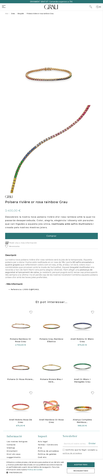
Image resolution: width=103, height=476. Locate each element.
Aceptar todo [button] (80, 465)
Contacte (11, 445)
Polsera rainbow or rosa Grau (20, 340)
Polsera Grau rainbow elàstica (51, 340)
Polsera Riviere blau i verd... (51, 380)
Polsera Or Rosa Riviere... (20, 379)
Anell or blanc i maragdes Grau (82, 380)
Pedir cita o (15, 243)
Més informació (14, 284)
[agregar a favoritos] (31, 312)
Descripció (10, 255)
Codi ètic (42, 457)
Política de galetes (47, 454)
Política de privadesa (48, 451)
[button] (35, 472)
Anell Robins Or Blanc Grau (82, 340)
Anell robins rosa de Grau (20, 420)
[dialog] (51, 468)
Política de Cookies (34, 470)
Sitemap (11, 448)
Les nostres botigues (17, 441)
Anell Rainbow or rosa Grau (51, 420)
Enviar (92, 443)
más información (29, 243)
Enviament (12, 451)
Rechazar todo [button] (80, 471)
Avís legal (43, 441)
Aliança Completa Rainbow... (82, 420)
